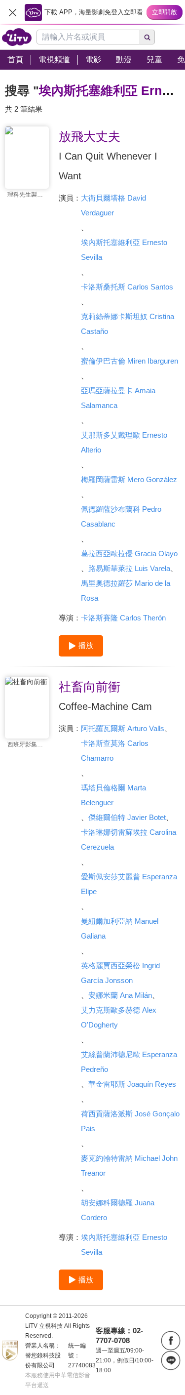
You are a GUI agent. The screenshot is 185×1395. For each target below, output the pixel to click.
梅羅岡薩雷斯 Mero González (129, 479)
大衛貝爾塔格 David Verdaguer (113, 205)
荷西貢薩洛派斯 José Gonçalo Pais (130, 1121)
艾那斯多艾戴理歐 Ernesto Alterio (124, 442)
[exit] (12, 12)
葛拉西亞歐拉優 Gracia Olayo (129, 553)
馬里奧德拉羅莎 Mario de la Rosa (125, 590)
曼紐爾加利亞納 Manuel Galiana (119, 928)
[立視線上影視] (17, 37)
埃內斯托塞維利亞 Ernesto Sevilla (124, 249)
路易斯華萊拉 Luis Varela (129, 568)
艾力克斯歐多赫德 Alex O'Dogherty (118, 1017)
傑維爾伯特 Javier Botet (127, 817)
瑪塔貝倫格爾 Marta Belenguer (113, 795)
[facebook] (171, 1341)
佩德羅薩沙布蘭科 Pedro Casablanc (121, 516)
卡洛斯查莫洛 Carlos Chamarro (114, 750)
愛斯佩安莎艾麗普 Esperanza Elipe (129, 884)
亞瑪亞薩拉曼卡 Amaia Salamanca (118, 398)
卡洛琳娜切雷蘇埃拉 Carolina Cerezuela (128, 839)
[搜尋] (147, 37)
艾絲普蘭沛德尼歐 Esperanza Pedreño (129, 1061)
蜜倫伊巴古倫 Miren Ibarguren (129, 361)
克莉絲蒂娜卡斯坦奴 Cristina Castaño (127, 323)
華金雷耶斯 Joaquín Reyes (132, 1084)
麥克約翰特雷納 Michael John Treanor (129, 1165)
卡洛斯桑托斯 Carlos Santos (127, 287)
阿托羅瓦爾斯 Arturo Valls (122, 728)
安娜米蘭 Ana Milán (120, 995)
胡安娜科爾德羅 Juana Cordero (117, 1210)
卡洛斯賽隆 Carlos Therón (123, 618)
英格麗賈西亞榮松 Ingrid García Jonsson (120, 973)
